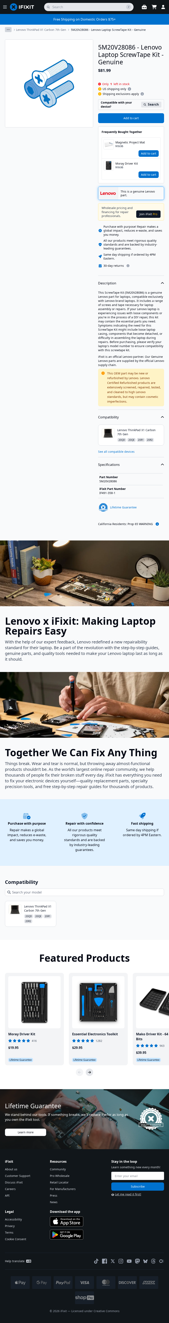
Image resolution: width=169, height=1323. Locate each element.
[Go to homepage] (24, 7)
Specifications (109, 464)
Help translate (15, 1261)
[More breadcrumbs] (8, 29)
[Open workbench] (144, 7)
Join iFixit (148, 214)
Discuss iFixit (14, 1182)
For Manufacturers (63, 1189)
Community (58, 1169)
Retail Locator (59, 1182)
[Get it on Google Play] (66, 1235)
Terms (9, 1232)
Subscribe (138, 1186)
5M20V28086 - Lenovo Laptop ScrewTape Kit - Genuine (108, 30)
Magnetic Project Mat (130, 142)
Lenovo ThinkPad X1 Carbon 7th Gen (41, 30)
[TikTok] (96, 1261)
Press (53, 1195)
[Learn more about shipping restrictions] (129, 89)
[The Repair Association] (161, 1261)
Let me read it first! (128, 1194)
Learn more (26, 1132)
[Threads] (153, 1261)
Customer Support (17, 1176)
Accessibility (13, 1219)
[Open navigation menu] (5, 7)
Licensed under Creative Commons (95, 1311)
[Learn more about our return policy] (128, 265)
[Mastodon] (137, 1261)
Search (153, 104)
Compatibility (108, 417)
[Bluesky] (145, 1261)
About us (11, 1169)
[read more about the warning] (157, 524)
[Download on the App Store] (66, 1221)
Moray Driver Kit (126, 163)
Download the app (65, 1211)
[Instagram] (121, 1261)
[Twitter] (112, 1261)
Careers (10, 1189)
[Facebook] (104, 1261)
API (7, 1195)
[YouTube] (129, 1261)
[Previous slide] (79, 1072)
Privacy (10, 1226)
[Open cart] (154, 7)
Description (107, 283)
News (54, 1202)
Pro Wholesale (59, 1176)
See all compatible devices (116, 452)
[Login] (163, 7)
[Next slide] (89, 1072)
